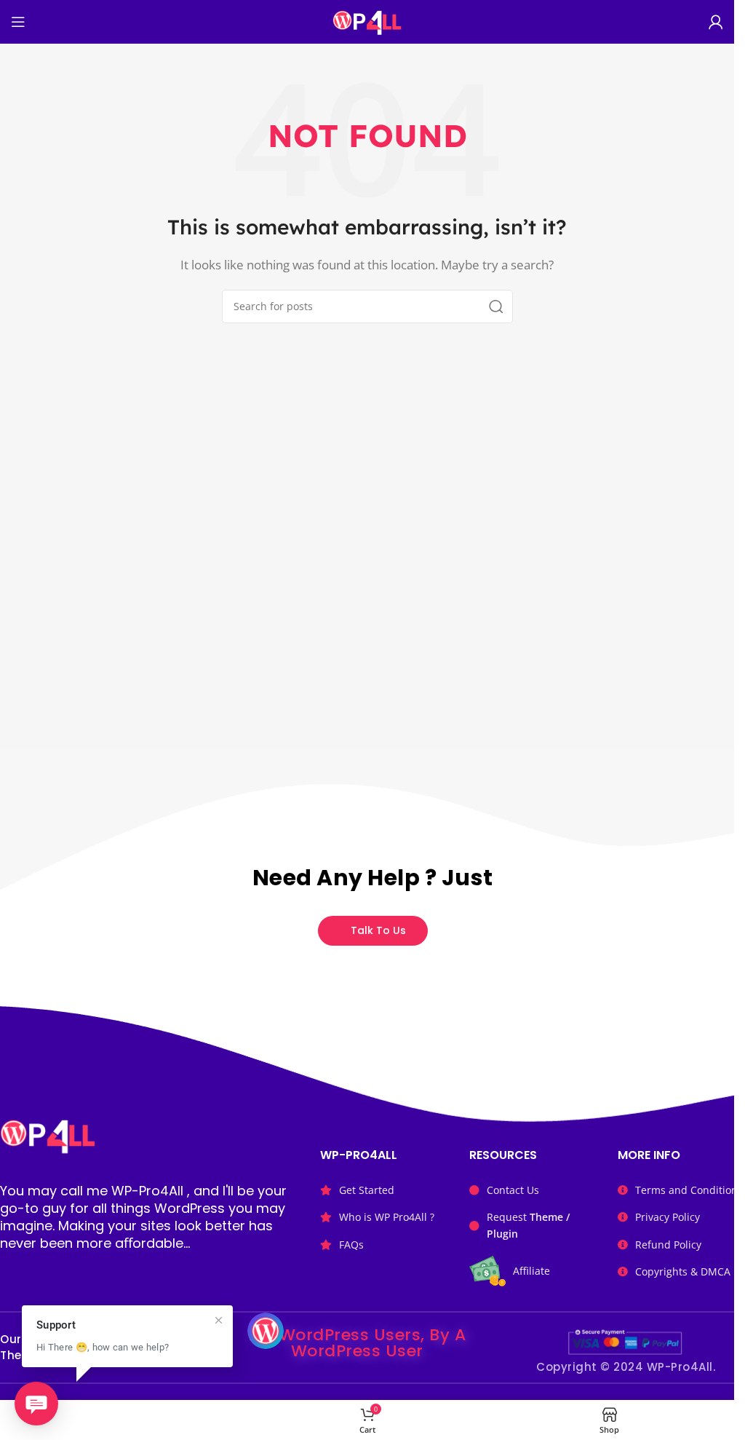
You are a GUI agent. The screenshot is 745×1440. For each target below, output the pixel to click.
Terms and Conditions (689, 1190)
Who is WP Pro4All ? (386, 1217)
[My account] (715, 21)
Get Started (366, 1190)
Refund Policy (668, 1244)
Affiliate (531, 1271)
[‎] (125, 1420)
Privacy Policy (667, 1217)
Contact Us (513, 1190)
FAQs (351, 1244)
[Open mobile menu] (18, 21)
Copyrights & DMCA (682, 1271)
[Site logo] (367, 20)
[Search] (496, 306)
